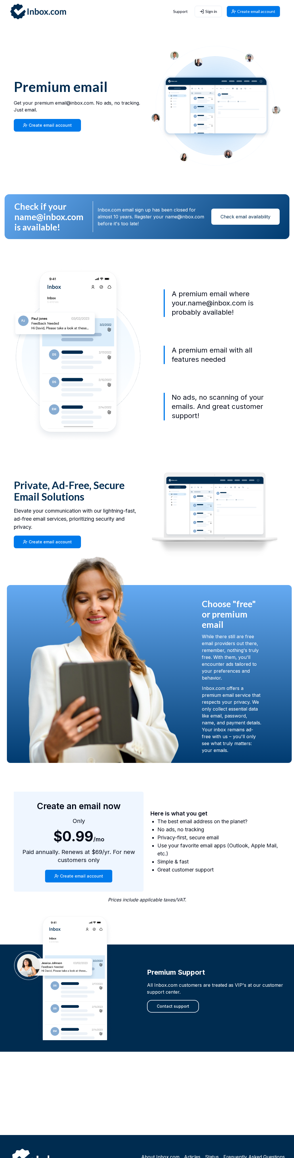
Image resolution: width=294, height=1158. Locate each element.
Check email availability (245, 217)
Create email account (256, 11)
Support (180, 11)
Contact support (173, 1006)
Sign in (211, 11)
